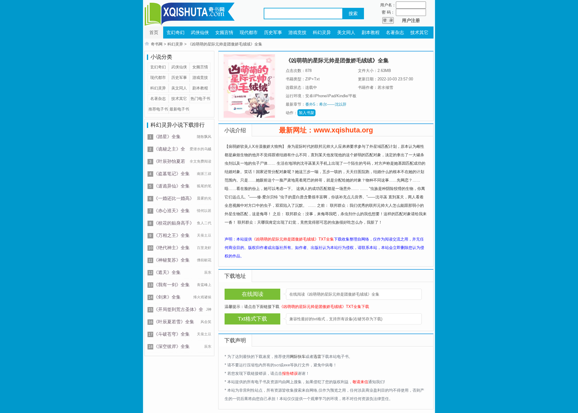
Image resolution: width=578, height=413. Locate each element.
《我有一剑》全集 (172, 284)
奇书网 (157, 44)
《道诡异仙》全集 (172, 185)
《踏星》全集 (167, 136)
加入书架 (306, 112)
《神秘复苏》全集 (172, 259)
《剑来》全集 (167, 297)
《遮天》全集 (167, 272)
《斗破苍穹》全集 (172, 334)
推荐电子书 (158, 109)
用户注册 (411, 20)
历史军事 (273, 32)
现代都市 (249, 32)
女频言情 (224, 32)
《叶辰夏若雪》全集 (174, 321)
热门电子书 (200, 98)
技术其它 (419, 32)
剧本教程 (371, 32)
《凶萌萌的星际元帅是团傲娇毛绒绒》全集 (225, 44)
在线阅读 (252, 294)
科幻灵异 (322, 32)
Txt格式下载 (252, 319)
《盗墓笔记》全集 (172, 173)
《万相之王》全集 (172, 235)
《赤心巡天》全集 (172, 210)
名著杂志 (395, 32)
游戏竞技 (297, 32)
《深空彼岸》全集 (172, 346)
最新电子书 (179, 109)
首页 (153, 32)
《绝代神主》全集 (172, 247)
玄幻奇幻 (175, 32)
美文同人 (346, 32)
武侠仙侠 (200, 32)
